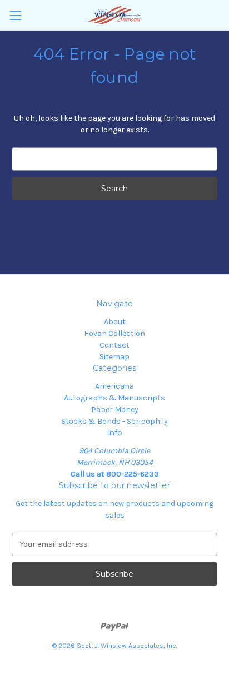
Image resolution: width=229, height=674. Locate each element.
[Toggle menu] (15, 15)
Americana (114, 386)
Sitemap (114, 356)
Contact (114, 345)
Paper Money (114, 409)
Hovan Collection (114, 333)
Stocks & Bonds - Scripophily (114, 421)
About (115, 321)
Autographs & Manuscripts (114, 398)
